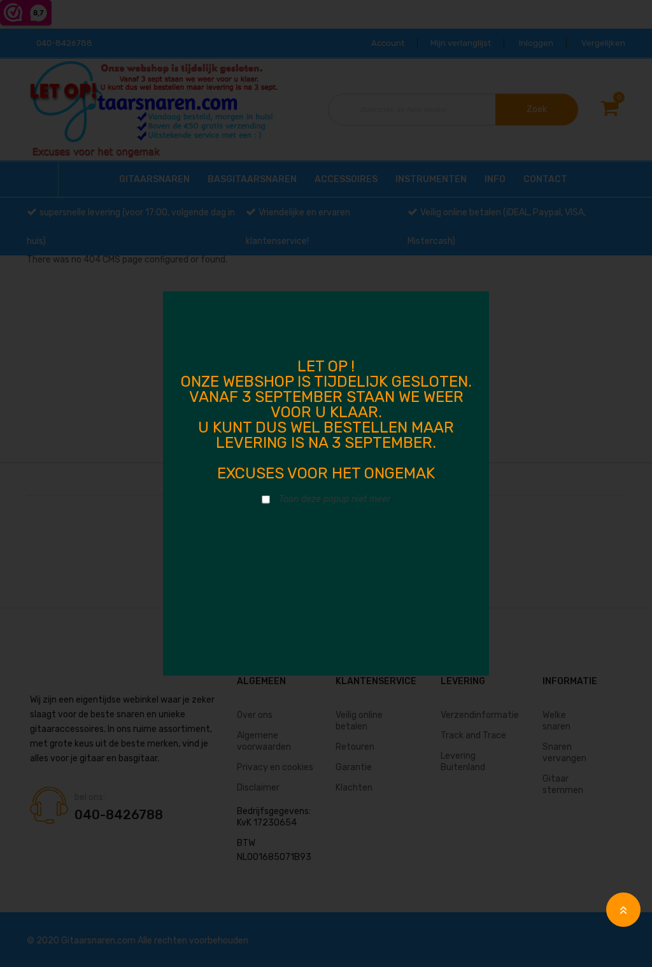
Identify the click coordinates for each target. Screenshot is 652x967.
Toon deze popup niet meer (334, 499)
